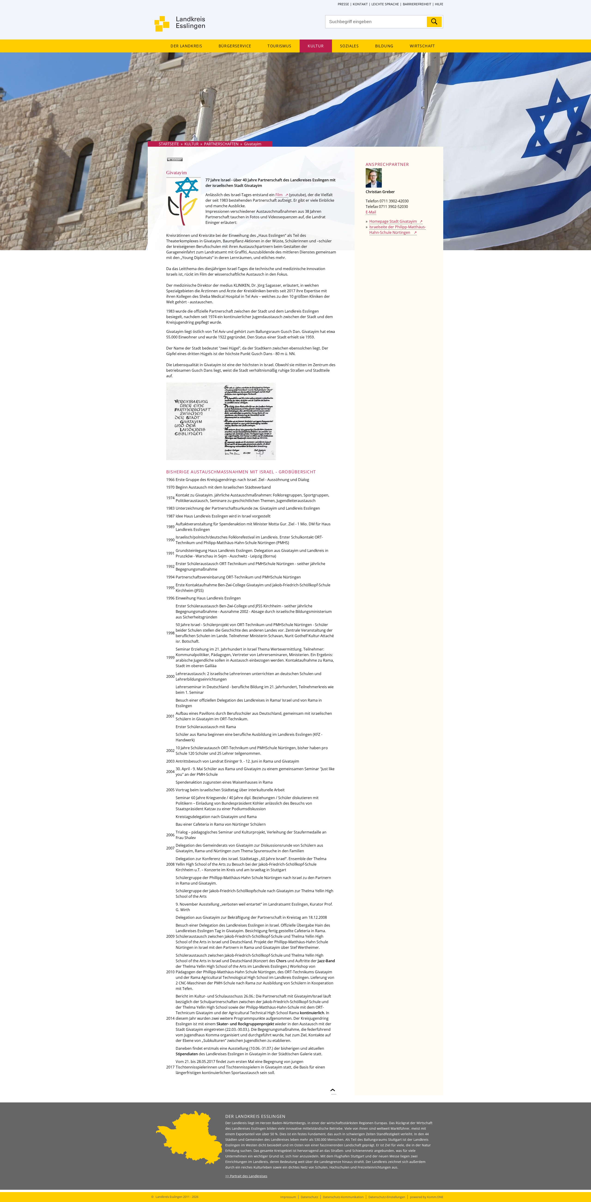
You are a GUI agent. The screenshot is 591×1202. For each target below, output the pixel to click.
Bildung (384, 46)
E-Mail (371, 212)
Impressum (288, 1197)
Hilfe (439, 4)
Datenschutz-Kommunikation (343, 1197)
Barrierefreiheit (417, 4)
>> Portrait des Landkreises (246, 1176)
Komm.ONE (435, 1197)
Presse (343, 4)
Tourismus (279, 46)
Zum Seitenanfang (333, 1087)
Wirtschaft (422, 46)
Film (279, 194)
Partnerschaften (221, 143)
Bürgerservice (235, 46)
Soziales (349, 46)
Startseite (169, 143)
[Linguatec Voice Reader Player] (181, 161)
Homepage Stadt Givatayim (393, 221)
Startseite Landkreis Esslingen (180, 26)
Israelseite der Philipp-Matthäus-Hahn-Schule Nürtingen (397, 229)
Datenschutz (309, 1197)
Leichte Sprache (385, 4)
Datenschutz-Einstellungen (386, 1197)
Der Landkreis (186, 46)
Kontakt (360, 4)
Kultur (316, 46)
